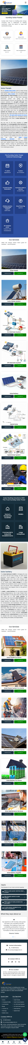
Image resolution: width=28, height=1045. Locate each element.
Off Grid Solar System (14, 363)
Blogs (3, 1006)
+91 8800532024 (15, 947)
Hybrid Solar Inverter (14, 486)
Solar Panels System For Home (14, 688)
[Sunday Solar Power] (8, 962)
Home (3, 1000)
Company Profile (6, 1002)
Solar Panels (14, 270)
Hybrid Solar (14, 424)
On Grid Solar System (14, 332)
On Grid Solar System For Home (14, 719)
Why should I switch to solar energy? (12, 897)
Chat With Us (20, 273)
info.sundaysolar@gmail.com (15, 950)
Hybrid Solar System (14, 455)
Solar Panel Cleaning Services (14, 842)
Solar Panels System (14, 301)
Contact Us (5, 1008)
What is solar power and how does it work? (14, 891)
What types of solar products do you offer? (13, 902)
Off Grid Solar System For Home (14, 750)
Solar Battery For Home (14, 780)
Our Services (5, 1004)
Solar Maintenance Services (14, 811)
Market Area (5, 1013)
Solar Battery (14, 393)
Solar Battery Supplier (14, 873)
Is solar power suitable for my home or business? (12, 908)
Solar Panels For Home (14, 657)
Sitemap (4, 1010)
